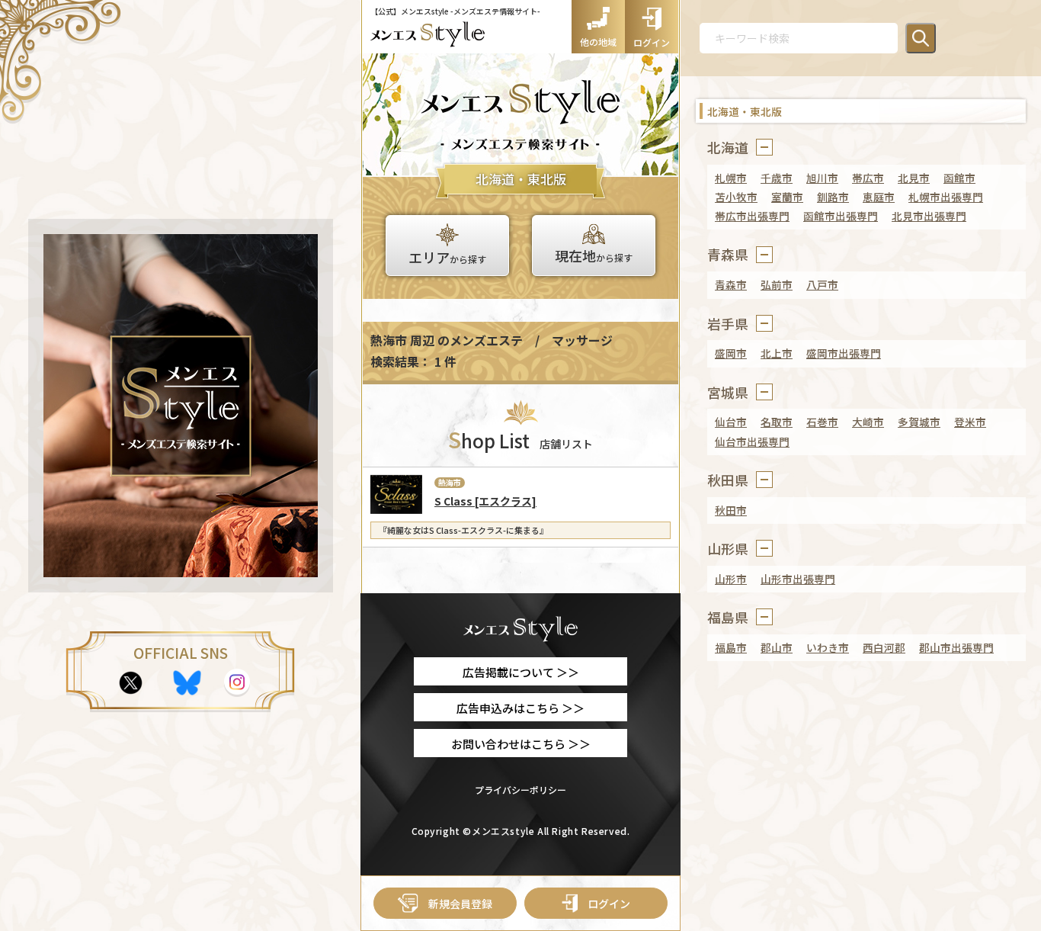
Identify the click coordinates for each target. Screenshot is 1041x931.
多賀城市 (919, 421)
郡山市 (777, 647)
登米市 (970, 421)
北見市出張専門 (929, 215)
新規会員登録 (460, 903)
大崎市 (868, 421)
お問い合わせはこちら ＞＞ (521, 744)
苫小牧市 (736, 196)
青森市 (731, 284)
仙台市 (731, 421)
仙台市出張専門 (752, 441)
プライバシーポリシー (520, 789)
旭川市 (822, 177)
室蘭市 (787, 196)
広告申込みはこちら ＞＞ (520, 708)
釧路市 (833, 196)
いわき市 (827, 647)
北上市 (777, 353)
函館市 (959, 177)
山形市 (731, 578)
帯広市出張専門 (752, 215)
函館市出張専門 (840, 215)
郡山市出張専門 (956, 647)
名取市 (777, 421)
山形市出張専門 (798, 578)
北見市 (914, 177)
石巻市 (822, 421)
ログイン (609, 903)
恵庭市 (879, 196)
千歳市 (777, 177)
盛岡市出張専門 (843, 353)
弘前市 (777, 284)
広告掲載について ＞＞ (521, 672)
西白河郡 (884, 647)
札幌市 (731, 177)
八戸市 (822, 284)
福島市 (731, 647)
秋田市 (731, 510)
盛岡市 (731, 353)
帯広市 (868, 177)
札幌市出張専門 (945, 196)
